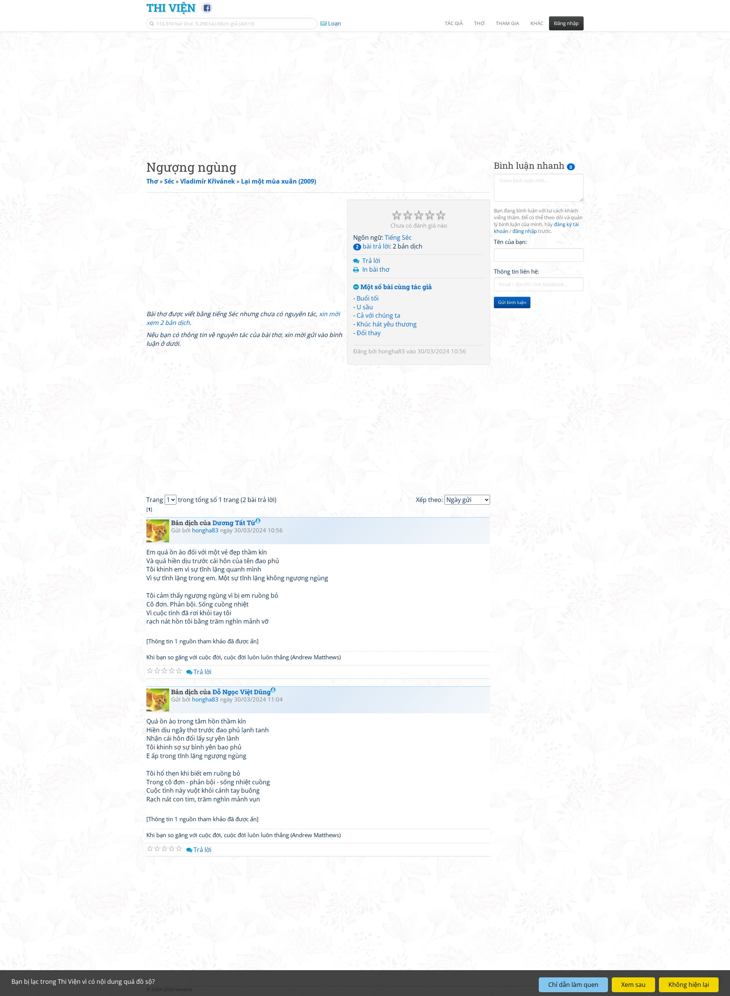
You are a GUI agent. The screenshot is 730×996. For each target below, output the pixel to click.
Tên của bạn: (510, 241)
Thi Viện (170, 7)
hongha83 (391, 351)
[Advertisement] (365, 89)
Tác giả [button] (454, 23)
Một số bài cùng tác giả (395, 287)
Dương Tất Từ (234, 522)
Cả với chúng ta (378, 315)
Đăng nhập (566, 23)
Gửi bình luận (512, 302)
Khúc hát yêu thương (387, 324)
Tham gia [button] (507, 23)
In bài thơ (375, 269)
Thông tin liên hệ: (516, 271)
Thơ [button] (479, 23)
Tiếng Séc (398, 237)
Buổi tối (368, 298)
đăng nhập (525, 231)
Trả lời (371, 261)
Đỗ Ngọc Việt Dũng (242, 691)
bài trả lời (373, 246)
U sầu (365, 307)
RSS (580, 989)
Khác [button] (536, 23)
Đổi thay (369, 333)
